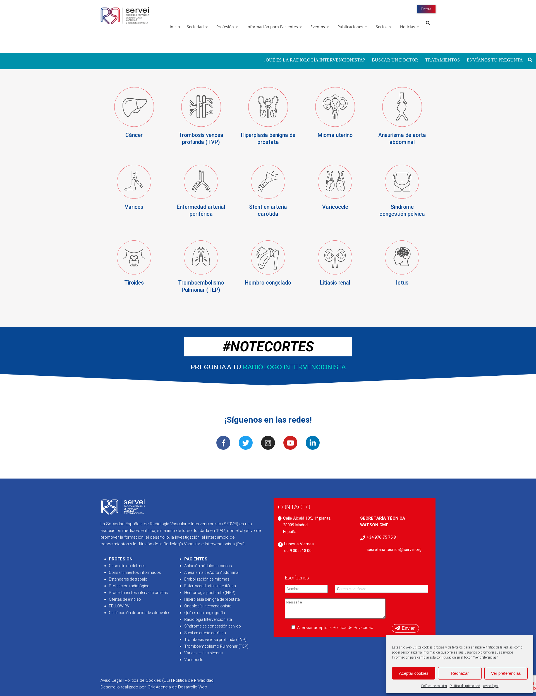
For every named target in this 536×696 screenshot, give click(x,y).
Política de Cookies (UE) (147, 680)
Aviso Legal (111, 680)
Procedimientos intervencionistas (138, 592)
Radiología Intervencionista (208, 619)
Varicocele (335, 207)
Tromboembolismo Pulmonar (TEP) (216, 646)
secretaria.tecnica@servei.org (394, 549)
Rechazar (460, 673)
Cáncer (134, 135)
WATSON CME (374, 524)
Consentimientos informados (135, 572)
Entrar (426, 9)
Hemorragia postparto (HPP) (209, 592)
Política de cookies (434, 686)
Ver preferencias (506, 673)
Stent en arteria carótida (205, 633)
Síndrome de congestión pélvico (212, 626)
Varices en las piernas (203, 653)
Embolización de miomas (206, 579)
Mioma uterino (335, 135)
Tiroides (134, 283)
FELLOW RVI (119, 606)
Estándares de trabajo (128, 579)
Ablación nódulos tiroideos (208, 566)
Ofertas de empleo (125, 599)
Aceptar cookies (414, 673)
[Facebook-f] (223, 443)
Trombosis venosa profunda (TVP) (215, 639)
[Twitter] (246, 443)
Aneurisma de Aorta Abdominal (211, 572)
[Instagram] (268, 443)
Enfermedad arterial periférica (210, 586)
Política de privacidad (465, 686)
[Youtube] (290, 443)
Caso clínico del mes (127, 566)
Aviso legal (491, 686)
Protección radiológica (129, 586)
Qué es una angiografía (204, 612)
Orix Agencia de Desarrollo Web (177, 687)
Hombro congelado (268, 283)
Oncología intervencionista (207, 606)
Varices (134, 207)
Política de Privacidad (193, 680)
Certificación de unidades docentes (139, 612)
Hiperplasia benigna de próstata (212, 599)
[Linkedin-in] (313, 443)
